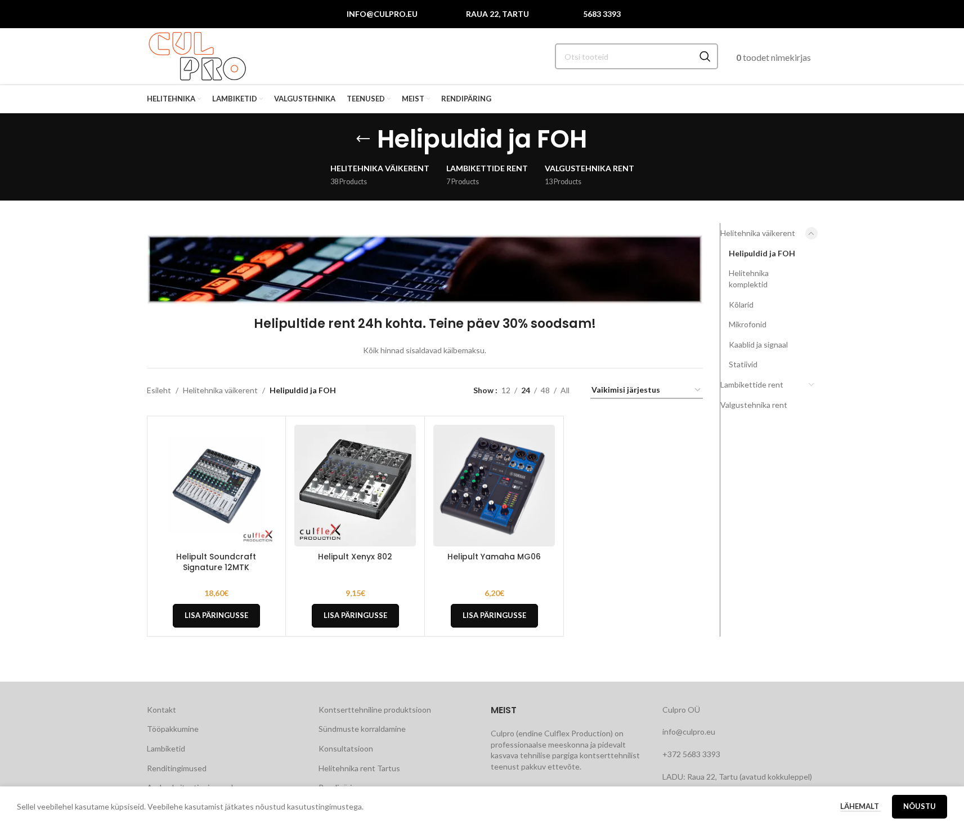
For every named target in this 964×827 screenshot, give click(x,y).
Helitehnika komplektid (749, 278)
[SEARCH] (705, 56)
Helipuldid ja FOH (762, 253)
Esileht (159, 390)
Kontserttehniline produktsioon (375, 709)
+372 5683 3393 (691, 754)
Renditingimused (177, 768)
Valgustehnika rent (753, 405)
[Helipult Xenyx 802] (355, 485)
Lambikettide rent (751, 384)
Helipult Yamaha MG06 (494, 556)
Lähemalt (860, 806)
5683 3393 (602, 14)
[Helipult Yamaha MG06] (494, 485)
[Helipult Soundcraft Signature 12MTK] (216, 485)
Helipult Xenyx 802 (355, 556)
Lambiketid (166, 748)
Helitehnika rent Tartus (359, 768)
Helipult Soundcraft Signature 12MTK (216, 562)
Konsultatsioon (346, 748)
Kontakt (161, 709)
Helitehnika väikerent (220, 390)
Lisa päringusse (216, 615)
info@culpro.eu (382, 14)
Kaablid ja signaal (758, 344)
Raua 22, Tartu (497, 14)
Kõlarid (741, 304)
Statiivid (743, 364)
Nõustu (919, 806)
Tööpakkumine (173, 728)
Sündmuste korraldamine (362, 728)
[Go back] (363, 139)
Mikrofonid (747, 324)
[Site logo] (197, 55)
